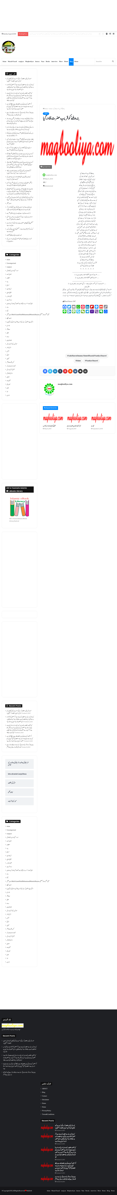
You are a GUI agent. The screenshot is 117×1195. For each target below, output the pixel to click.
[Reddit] (70, 371)
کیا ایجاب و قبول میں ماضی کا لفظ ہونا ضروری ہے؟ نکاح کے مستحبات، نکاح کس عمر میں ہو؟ (19, 178)
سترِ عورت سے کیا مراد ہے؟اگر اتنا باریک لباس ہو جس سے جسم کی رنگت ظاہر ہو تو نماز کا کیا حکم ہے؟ (20, 218)
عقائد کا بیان (9, 340)
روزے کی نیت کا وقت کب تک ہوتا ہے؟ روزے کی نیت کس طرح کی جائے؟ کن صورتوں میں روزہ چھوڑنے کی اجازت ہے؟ (20, 128)
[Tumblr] (60, 371)
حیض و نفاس (9, 296)
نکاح (8, 388)
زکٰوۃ (7, 311)
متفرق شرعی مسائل (11, 369)
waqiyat (21, 61)
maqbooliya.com (51, 175)
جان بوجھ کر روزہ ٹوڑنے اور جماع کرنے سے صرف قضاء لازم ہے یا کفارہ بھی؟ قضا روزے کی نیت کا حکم (20, 113)
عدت (8, 336)
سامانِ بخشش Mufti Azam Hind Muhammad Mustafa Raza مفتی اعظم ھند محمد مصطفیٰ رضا (28, 314)
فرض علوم (9, 347)
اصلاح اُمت (9, 274)
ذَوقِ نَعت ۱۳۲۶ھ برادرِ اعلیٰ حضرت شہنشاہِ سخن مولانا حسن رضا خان (20, 304)
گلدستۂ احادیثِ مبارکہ (11, 366)
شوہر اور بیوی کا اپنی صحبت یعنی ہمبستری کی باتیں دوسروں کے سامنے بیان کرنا (19, 240)
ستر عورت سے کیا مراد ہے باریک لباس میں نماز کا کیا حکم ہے (19, 213)
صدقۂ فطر (8, 329)
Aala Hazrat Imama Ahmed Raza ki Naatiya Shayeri (87, 355)
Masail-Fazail (12, 61)
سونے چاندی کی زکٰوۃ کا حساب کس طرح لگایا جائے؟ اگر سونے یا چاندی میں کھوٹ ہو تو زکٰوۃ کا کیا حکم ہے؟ (19, 149)
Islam (4, 61)
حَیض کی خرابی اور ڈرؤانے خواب (49, 426)
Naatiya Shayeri (92, 360)
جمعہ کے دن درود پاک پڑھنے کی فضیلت (14, 235)
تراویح (8, 285)
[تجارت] (101, 418)
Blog (71, 61)
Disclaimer (45, 1099)
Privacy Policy (46, 1110)
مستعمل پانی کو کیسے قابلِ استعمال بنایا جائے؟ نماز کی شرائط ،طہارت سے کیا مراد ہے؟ (20, 224)
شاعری (8, 325)
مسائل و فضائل (10, 373)
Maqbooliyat (29, 61)
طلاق (8, 333)
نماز (7, 391)
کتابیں (8, 358)
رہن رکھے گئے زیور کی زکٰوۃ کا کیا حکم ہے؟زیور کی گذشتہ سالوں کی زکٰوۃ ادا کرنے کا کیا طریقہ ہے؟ (20, 134)
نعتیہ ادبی (8, 384)
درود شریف (9, 300)
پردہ (7, 282)
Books (48, 61)
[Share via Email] (80, 371)
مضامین (8, 377)
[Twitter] (50, 371)
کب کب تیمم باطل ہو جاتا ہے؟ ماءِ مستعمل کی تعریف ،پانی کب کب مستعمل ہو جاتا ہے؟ (20, 230)
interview (54, 61)
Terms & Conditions (48, 1114)
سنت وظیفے (9, 318)
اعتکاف (8, 278)
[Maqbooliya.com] (8, 47)
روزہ (8, 307)
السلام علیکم (9, 203)
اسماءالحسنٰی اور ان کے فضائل (13, 271)
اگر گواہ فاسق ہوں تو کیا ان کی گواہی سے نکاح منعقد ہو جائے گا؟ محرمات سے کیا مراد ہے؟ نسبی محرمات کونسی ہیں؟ (19, 172)
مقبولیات (9, 380)
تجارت (92, 426)
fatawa (37, 61)
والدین (8, 395)
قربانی (8, 355)
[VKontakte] (75, 371)
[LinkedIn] (55, 371)
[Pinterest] (65, 371)
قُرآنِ (8, 351)
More (61, 61)
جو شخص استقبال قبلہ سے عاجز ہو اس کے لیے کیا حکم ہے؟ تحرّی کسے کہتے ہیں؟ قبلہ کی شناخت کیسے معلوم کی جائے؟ (19, 184)
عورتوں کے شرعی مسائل (12, 344)
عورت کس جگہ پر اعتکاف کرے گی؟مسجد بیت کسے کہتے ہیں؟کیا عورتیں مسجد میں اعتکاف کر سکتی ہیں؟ (19, 80)
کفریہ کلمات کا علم (10, 362)
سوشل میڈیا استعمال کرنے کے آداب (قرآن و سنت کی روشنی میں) (20, 322)
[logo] (13, 1027)
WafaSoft (29, 1191)
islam (50, 109)
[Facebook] (45, 371)
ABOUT (45, 1088)
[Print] (85, 371)
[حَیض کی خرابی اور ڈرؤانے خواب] (53, 418)
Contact (44, 1096)
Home (66, 61)
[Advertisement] (58, 16)
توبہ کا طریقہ (9, 289)
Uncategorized (11, 263)
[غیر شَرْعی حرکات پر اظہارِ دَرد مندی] (77, 418)
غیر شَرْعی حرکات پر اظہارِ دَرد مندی (74, 426)
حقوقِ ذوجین (9, 293)
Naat (42, 61)
